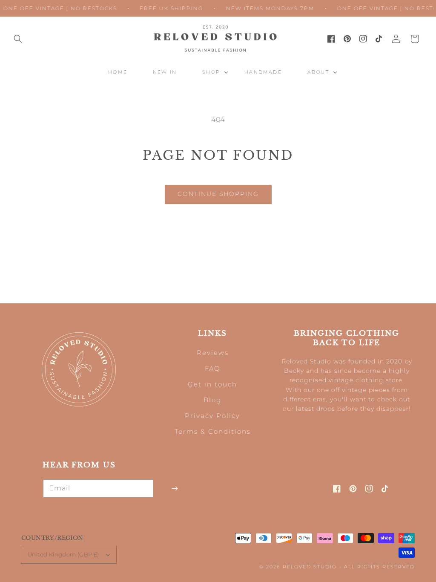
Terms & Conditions (213, 431)
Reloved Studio (310, 567)
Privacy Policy (212, 416)
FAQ (213, 368)
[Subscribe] (174, 488)
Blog (212, 400)
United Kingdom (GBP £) (63, 554)
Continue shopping (218, 194)
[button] (18, 38)
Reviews (213, 353)
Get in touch (212, 384)
